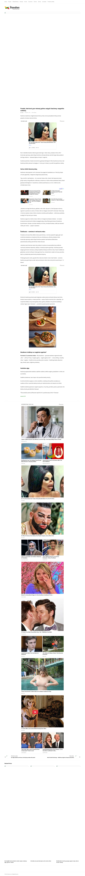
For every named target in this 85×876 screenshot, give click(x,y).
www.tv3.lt (23, 396)
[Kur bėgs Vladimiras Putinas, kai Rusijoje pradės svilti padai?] (8, 757)
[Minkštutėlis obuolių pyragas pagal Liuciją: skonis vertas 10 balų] (68, 812)
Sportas (39, 1)
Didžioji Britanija (15, 1)
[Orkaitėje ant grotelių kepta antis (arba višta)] (42, 812)
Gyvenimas (30, 1)
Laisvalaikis (44, 1)
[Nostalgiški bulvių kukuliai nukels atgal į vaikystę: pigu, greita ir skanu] (17, 812)
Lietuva (5, 1)
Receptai (21, 1)
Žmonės (35, 1)
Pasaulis (9, 1)
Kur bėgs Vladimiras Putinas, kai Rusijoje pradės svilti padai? (23, 757)
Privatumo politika (51, 1)
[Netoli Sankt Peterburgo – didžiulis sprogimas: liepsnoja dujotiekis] (77, 757)
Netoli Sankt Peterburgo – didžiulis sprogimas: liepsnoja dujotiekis (60, 757)
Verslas (25, 1)
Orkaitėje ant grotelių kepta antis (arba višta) (40, 861)
